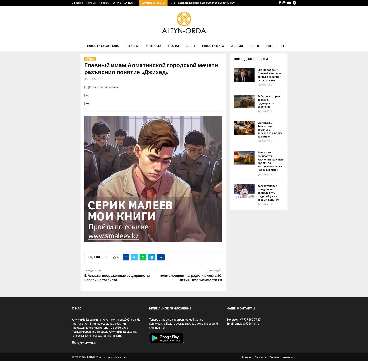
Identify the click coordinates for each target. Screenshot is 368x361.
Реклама (91, 3)
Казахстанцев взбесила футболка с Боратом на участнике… (212, 3)
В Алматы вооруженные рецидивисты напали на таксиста (117, 278)
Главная (246, 357)
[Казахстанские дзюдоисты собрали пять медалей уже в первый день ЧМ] (244, 191)
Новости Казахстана (103, 45)
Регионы (132, 45)
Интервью (153, 45)
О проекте (77, 3)
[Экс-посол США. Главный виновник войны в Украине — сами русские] (244, 75)
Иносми (237, 45)
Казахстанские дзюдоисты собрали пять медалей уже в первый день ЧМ (268, 192)
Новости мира (213, 45)
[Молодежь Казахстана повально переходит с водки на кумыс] (244, 128)
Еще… (270, 45)
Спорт (190, 45)
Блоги (254, 45)
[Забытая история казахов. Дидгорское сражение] (244, 101)
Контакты (104, 3)
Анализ (173, 45)
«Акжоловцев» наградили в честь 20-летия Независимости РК (191, 278)
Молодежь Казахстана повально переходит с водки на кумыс (269, 129)
